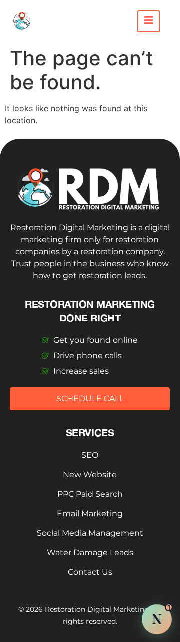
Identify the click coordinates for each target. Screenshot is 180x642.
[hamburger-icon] (149, 21)
